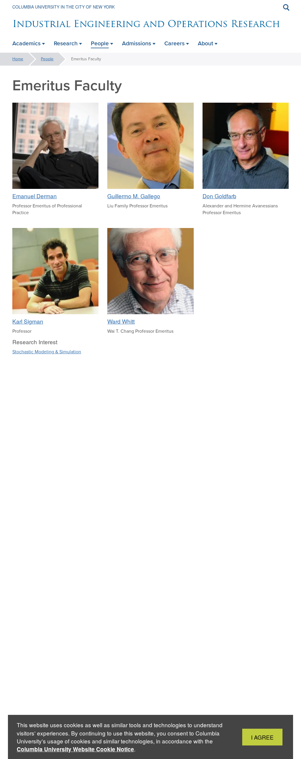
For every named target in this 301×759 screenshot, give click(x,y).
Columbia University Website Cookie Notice (75, 749)
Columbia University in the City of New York (63, 7)
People (47, 59)
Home (17, 59)
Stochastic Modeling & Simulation (46, 351)
